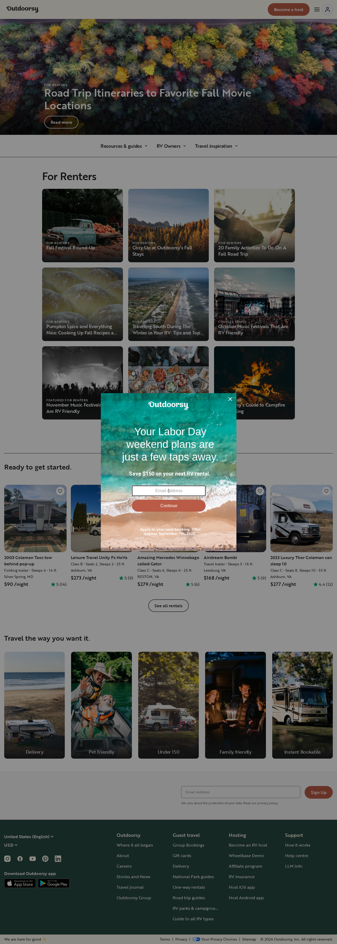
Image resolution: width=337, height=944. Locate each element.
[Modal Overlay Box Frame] (168, 472)
